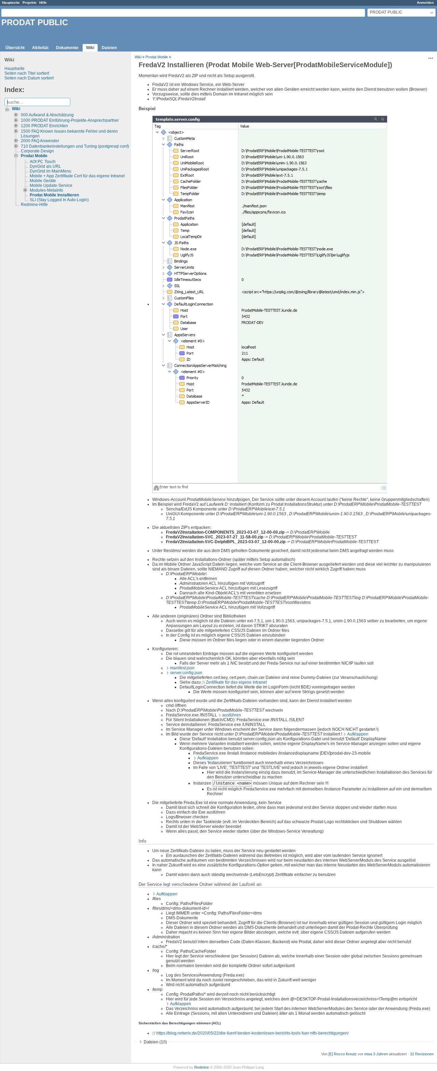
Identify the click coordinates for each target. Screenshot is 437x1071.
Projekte (30, 2)
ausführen (231, 715)
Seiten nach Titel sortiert (26, 73)
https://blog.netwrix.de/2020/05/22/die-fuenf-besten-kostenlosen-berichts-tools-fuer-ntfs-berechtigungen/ (252, 1033)
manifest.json (182, 668)
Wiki (90, 47)
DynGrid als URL (45, 166)
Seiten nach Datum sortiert (29, 78)
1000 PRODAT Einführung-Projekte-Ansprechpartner (70, 120)
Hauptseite (11, 2)
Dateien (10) (155, 1042)
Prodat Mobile (34, 155)
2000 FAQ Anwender (40, 140)
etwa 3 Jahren (376, 1054)
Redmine (201, 1067)
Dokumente (67, 47)
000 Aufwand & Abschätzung (47, 115)
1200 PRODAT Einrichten (44, 125)
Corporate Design (37, 151)
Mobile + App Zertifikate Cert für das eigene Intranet (77, 176)
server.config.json (186, 672)
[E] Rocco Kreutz (342, 1054)
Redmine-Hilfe (34, 204)
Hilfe (43, 2)
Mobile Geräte (43, 180)
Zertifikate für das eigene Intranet (236, 682)
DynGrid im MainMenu (50, 171)
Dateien (109, 47)
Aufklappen (357, 734)
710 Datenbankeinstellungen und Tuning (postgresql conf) (75, 146)
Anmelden (425, 2)
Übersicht (15, 47)
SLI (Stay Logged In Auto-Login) (59, 199)
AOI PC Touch (43, 161)
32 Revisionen (422, 1054)
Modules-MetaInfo (46, 190)
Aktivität (40, 47)
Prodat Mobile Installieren (54, 195)
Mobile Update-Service (51, 185)
